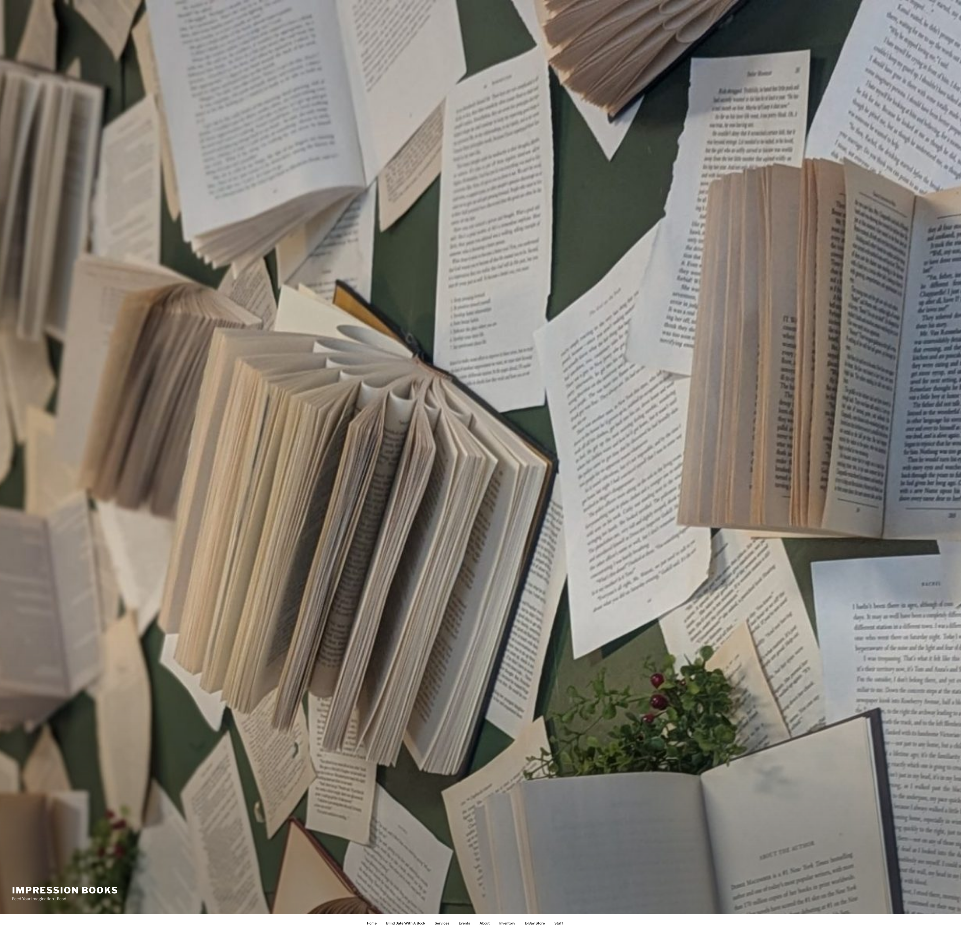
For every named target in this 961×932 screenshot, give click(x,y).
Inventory (507, 923)
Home (372, 923)
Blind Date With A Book (405, 923)
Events (464, 923)
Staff (558, 923)
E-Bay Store (535, 923)
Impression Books (65, 890)
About (484, 923)
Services (442, 923)
